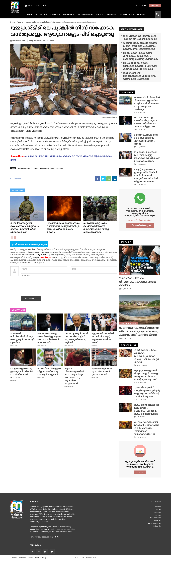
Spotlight (124, 273)
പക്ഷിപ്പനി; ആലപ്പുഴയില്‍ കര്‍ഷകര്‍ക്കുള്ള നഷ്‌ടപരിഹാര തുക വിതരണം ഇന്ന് (61, 158)
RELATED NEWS (17, 190)
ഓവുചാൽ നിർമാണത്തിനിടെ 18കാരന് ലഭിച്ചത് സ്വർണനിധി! (140, 37)
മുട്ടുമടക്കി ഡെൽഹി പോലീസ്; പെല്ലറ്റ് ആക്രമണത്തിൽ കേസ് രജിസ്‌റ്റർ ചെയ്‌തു (147, 156)
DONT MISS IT (127, 92)
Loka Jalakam (41, 345)
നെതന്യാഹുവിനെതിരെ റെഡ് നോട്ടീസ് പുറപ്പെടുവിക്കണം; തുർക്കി (76, 338)
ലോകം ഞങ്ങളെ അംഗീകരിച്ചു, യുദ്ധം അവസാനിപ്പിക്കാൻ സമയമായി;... (49, 338)
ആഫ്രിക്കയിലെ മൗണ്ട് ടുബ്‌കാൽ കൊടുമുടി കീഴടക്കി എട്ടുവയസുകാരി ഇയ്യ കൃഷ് (140, 66)
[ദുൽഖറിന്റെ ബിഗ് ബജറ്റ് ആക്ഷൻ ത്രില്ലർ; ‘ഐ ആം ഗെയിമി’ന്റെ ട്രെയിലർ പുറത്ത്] (125, 390)
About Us (157, 520)
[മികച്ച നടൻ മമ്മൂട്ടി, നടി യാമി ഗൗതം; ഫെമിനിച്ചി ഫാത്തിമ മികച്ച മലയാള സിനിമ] (125, 407)
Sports (100, 15)
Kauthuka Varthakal (128, 323)
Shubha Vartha (68, 386)
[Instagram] (139, 5)
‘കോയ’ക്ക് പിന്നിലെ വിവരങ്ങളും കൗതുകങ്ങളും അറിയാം (137, 281)
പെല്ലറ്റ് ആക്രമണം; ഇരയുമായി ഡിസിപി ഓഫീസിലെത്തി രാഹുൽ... (22, 373)
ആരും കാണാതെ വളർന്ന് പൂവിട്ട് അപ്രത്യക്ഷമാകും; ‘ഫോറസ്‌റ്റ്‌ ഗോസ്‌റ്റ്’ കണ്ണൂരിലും (140, 56)
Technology (125, 15)
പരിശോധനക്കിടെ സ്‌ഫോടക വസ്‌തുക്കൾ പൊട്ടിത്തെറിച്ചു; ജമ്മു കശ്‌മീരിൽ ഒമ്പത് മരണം (63, 227)
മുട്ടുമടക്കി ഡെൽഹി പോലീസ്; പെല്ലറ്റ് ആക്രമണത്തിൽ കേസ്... (103, 338)
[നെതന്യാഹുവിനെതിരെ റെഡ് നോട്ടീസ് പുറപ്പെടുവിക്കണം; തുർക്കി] (77, 322)
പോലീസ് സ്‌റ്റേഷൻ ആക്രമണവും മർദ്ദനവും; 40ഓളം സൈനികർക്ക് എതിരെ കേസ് (24, 227)
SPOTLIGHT (126, 242)
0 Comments (15, 178)
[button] (158, 14)
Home (29, 15)
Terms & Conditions (18, 557)
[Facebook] (136, 5)
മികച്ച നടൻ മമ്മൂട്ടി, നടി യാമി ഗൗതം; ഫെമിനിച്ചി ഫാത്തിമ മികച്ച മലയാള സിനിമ (147, 409)
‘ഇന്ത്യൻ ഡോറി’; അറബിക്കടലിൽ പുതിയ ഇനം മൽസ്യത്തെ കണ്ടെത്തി (139, 76)
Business (111, 15)
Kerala (54, 15)
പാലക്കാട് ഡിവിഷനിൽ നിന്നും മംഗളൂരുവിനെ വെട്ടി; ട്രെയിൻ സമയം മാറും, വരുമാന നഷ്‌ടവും (147, 103)
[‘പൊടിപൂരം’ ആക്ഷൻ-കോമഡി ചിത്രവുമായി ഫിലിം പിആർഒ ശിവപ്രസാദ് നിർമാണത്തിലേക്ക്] (125, 425)
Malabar (40, 15)
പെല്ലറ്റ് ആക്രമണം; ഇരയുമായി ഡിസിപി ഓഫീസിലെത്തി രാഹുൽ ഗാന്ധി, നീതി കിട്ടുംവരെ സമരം (146, 175)
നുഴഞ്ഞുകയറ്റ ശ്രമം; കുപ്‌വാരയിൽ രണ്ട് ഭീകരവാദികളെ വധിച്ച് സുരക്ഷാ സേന (96, 227)
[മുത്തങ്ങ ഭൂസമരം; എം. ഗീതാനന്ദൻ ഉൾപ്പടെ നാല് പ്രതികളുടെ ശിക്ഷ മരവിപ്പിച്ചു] (104, 357)
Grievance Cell (155, 517)
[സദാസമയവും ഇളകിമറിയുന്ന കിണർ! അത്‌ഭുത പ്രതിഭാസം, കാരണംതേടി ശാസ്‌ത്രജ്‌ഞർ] (140, 309)
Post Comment (31, 298)
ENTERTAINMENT (128, 345)
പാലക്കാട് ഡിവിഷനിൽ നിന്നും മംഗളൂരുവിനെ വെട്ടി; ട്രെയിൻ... (22, 338)
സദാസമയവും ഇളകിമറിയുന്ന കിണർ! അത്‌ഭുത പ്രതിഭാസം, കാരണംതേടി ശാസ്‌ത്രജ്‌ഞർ (140, 46)
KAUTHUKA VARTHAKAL (131, 29)
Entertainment (85, 15)
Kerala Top (13, 345)
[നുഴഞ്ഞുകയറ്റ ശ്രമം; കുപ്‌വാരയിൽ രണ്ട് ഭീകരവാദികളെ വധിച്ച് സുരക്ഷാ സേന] (100, 208)
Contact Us (54, 536)
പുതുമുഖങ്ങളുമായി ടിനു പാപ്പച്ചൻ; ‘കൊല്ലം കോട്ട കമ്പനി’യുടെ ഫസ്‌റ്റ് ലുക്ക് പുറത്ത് (146, 375)
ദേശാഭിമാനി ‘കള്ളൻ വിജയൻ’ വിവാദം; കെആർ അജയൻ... (49, 371)
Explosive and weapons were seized (51, 168)
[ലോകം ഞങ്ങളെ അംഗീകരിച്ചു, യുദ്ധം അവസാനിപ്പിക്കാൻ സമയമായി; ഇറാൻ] (50, 322)
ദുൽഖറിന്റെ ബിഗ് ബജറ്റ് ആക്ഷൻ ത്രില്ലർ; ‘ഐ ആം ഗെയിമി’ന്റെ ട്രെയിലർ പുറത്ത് (147, 392)
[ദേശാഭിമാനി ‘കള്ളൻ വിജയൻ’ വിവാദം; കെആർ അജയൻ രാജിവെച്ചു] (50, 357)
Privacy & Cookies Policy (37, 557)
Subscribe (155, 5)
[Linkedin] (142, 5)
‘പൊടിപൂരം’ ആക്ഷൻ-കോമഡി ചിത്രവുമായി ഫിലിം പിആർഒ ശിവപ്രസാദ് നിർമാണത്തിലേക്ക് (146, 428)
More (140, 15)
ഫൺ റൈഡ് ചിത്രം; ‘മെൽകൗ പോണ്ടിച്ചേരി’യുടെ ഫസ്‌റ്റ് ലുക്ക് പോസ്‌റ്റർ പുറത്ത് (146, 356)
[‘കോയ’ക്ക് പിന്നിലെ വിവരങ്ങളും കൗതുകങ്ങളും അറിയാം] (140, 260)
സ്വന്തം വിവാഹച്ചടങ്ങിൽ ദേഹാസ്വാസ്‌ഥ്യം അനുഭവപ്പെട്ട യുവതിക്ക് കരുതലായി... (74, 376)
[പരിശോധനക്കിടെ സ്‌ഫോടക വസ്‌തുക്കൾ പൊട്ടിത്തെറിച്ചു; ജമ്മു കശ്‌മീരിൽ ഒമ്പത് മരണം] (64, 208)
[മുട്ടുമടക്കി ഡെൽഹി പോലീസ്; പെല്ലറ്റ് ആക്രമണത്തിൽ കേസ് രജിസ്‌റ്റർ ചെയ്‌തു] (104, 322)
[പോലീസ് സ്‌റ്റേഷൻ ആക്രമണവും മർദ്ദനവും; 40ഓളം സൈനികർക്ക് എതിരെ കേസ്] (27, 208)
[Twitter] (145, 5)
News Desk (38, 40)
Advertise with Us (154, 523)
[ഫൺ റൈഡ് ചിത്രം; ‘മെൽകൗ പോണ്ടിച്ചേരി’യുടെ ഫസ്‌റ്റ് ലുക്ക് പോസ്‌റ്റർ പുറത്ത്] (125, 353)
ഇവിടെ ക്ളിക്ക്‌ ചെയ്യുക (140, 225)
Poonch (35, 168)
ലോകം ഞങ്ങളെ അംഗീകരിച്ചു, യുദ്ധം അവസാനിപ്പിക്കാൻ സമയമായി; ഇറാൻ (145, 122)
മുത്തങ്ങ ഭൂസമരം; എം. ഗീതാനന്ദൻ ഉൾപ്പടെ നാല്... (102, 371)
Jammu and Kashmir (24, 168)
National (67, 15)
